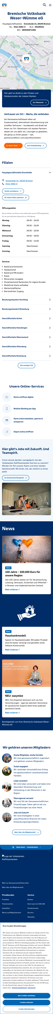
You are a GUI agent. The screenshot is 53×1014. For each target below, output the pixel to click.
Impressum (32, 988)
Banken (30, 900)
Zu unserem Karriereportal (14, 478)
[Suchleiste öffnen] (44, 5)
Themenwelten (7, 904)
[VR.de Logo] (13, 5)
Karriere (31, 913)
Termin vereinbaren (11, 191)
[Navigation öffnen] (50, 5)
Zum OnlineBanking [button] (34, 146)
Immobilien (6, 908)
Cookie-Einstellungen (26, 1009)
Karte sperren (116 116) (36, 904)
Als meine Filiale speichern (14, 198)
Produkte (5, 900)
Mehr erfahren (11, 589)
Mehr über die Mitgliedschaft (25, 832)
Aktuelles (31, 917)
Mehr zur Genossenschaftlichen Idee (15, 883)
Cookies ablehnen (26, 1002)
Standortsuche (33, 908)
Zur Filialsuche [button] (38, 102)
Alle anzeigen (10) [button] (26, 365)
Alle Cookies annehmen (26, 996)
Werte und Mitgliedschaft (11, 913)
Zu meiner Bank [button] (11, 146)
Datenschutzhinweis (19, 988)
